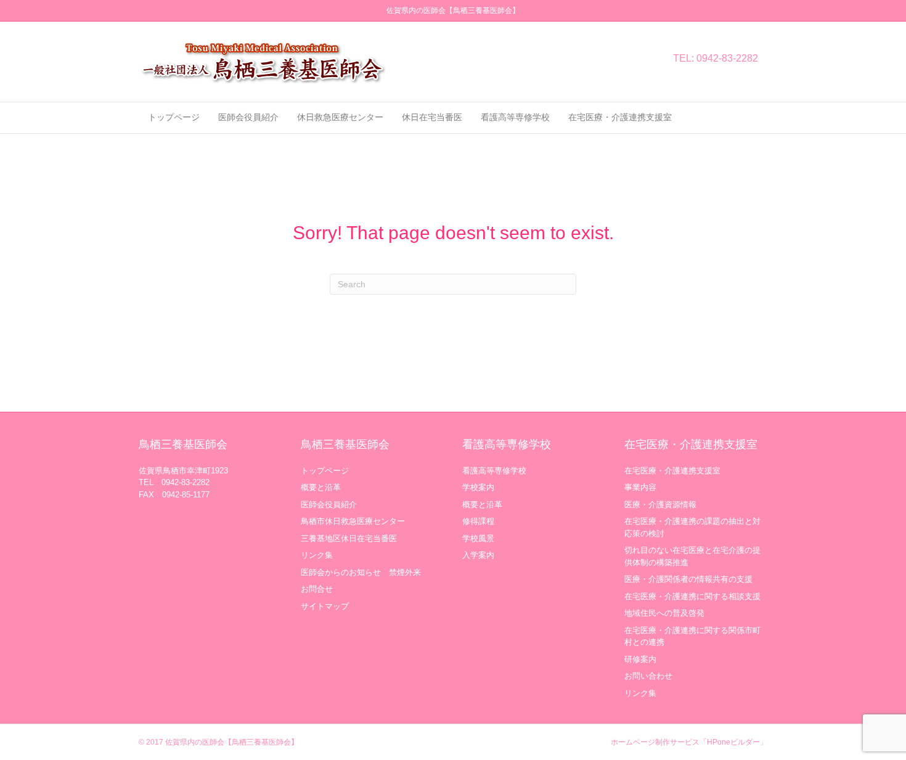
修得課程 (478, 521)
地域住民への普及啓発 (664, 613)
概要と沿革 (321, 487)
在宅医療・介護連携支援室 (620, 117)
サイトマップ (325, 606)
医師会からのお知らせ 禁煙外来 (361, 572)
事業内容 (640, 487)
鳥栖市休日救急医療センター (353, 521)
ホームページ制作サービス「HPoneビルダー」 (689, 742)
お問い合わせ (648, 675)
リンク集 (317, 555)
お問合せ (317, 589)
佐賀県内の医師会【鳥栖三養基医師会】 (231, 742)
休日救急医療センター (340, 117)
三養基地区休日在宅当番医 (349, 538)
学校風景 (478, 538)
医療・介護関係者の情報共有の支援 (688, 579)
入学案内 (478, 555)
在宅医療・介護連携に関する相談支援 (692, 596)
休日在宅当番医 (432, 117)
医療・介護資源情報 (660, 504)
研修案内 (640, 659)
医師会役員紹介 (248, 117)
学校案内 (478, 487)
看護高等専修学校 (515, 117)
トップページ (174, 117)
